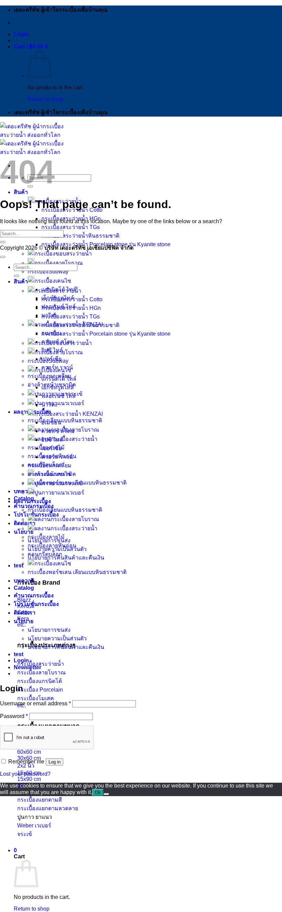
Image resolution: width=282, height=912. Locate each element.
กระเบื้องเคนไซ (52, 281)
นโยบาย (23, 532)
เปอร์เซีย (51, 448)
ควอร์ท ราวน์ (57, 457)
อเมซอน (51, 422)
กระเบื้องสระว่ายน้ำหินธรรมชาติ (80, 236)
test (18, 565)
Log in (54, 761)
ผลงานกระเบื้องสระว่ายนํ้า (65, 528)
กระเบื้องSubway (48, 271)
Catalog (24, 588)
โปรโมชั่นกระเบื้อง (36, 604)
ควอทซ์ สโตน (57, 431)
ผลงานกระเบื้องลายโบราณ (66, 519)
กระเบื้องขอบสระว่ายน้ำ (63, 254)
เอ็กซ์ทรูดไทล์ (57, 387)
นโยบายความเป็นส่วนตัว (57, 638)
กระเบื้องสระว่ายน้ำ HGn (71, 308)
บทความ (24, 491)
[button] (21, 34)
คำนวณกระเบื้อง (34, 595)
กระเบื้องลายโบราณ (58, 263)
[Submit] (3, 242)
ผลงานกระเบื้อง (32, 501)
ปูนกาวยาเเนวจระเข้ (58, 483)
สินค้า (21, 192)
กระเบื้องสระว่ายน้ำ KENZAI (68, 414)
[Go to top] (3, 257)
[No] (106, 794)
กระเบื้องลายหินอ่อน (52, 546)
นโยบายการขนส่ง (49, 630)
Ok (98, 792)
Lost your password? (25, 774)
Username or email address (35, 703)
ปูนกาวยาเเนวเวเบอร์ (59, 493)
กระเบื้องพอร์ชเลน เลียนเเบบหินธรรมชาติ (77, 572)
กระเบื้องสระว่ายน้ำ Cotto (71, 299)
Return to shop (45, 99)
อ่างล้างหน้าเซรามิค (52, 474)
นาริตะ (49, 405)
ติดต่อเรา (24, 523)
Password (14, 716)
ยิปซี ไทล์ (52, 440)
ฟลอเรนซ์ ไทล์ (58, 396)
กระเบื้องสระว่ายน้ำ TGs (70, 227)
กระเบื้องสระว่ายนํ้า (57, 291)
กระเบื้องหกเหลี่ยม (50, 465)
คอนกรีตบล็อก (45, 554)
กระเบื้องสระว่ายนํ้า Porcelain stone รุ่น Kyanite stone (106, 334)
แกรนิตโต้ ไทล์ (58, 379)
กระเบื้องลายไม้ (46, 537)
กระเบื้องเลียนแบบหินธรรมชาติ (65, 420)
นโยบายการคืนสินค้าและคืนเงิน (66, 558)
